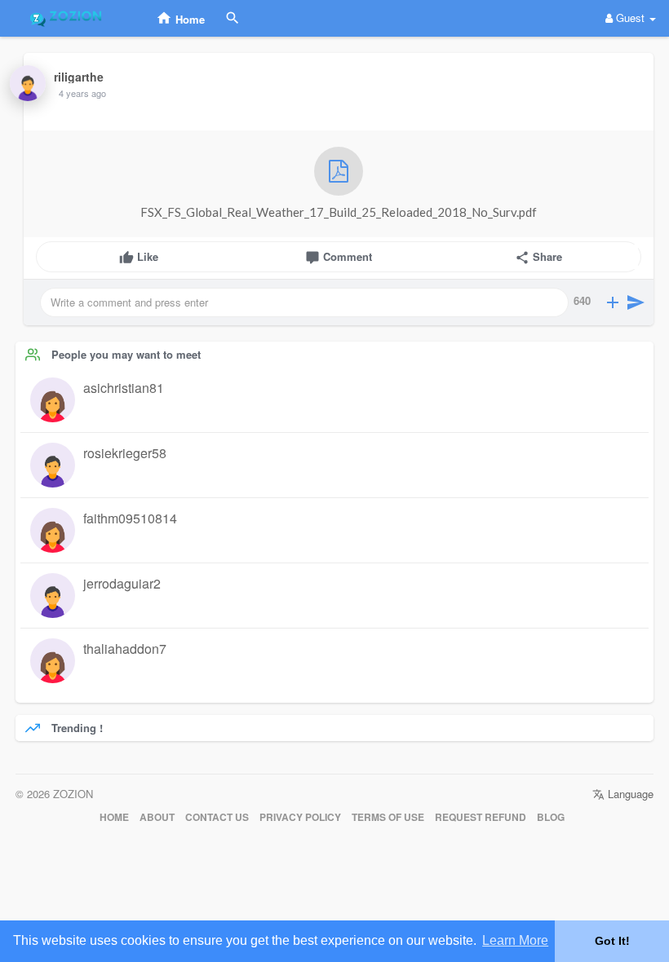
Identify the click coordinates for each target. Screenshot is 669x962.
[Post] (635, 302)
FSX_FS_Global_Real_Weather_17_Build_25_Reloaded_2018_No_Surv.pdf (338, 212)
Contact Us (217, 817)
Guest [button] (630, 17)
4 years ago (82, 92)
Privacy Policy (300, 817)
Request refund (480, 817)
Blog (551, 817)
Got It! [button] (612, 940)
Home (114, 817)
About (157, 817)
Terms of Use (388, 817)
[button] (612, 302)
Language (629, 793)
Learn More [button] (515, 940)
